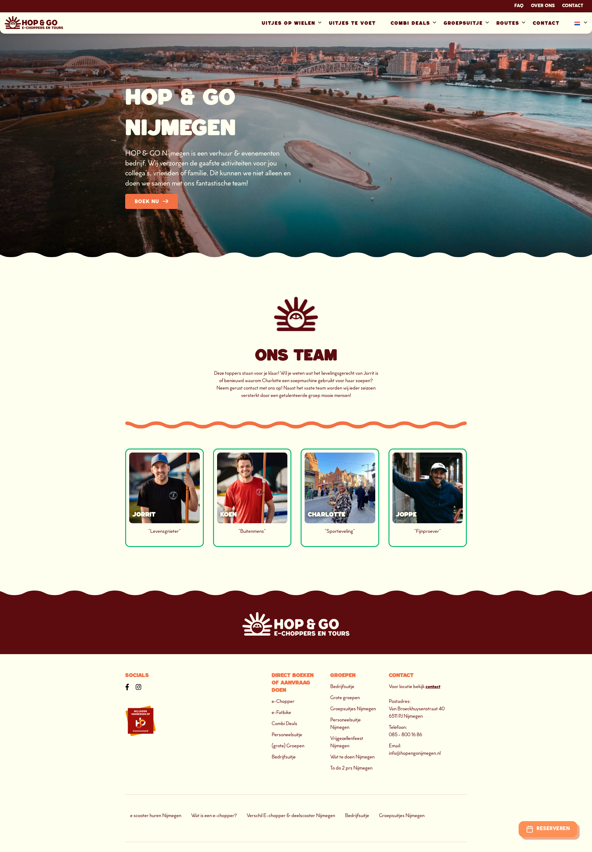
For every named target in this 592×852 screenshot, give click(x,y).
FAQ (519, 6)
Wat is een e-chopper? (214, 816)
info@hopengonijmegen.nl (415, 753)
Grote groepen (345, 698)
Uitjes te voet (352, 23)
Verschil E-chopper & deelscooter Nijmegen (291, 816)
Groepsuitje (463, 23)
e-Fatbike (281, 713)
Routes (507, 23)
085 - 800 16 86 (405, 735)
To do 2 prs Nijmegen (351, 768)
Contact (572, 6)
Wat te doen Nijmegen (352, 757)
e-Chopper (283, 701)
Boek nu (147, 202)
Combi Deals (410, 23)
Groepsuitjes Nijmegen (353, 709)
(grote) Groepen (288, 746)
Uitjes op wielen (288, 23)
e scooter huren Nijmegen (155, 816)
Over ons (543, 6)
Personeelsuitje (287, 735)
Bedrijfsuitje (284, 757)
